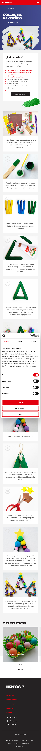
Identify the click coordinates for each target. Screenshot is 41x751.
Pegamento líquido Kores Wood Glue (19, 72)
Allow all (20, 402)
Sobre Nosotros (11, 704)
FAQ (9, 743)
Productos (10, 695)
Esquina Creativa (12, 699)
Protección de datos (27, 740)
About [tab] (33, 341)
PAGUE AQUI (19, 746)
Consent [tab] (7, 341)
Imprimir (16, 743)
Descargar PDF (13, 22)
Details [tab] (20, 341)
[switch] (36, 381)
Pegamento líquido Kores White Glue (19, 70)
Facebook (13, 717)
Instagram (13, 721)
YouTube (13, 724)
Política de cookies (12, 740)
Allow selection (20, 408)
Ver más (20, 669)
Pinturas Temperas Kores (15, 77)
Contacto (9, 708)
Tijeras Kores (11, 75)
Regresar (11, 9)
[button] (19, 664)
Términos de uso (26, 743)
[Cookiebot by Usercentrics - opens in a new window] (30, 335)
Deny (20, 414)
